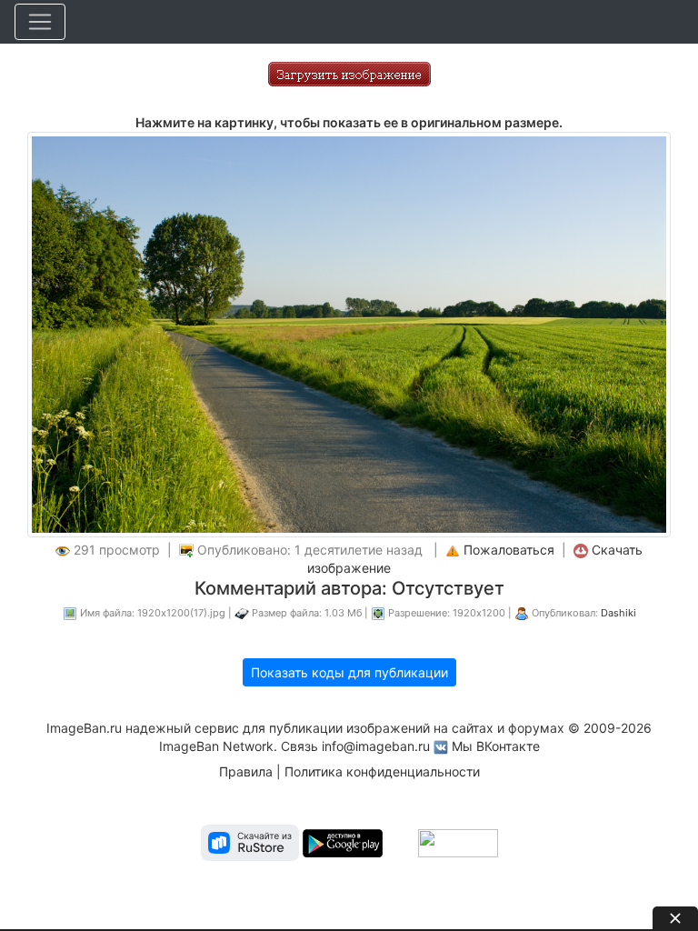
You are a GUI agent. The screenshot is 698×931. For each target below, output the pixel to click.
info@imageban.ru (376, 746)
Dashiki (618, 612)
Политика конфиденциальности (382, 771)
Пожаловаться (509, 549)
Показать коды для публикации (349, 672)
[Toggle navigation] (40, 22)
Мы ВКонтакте (496, 746)
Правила (246, 771)
